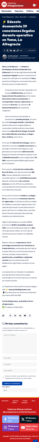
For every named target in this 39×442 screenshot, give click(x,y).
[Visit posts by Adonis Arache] (4, 57)
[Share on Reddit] (14, 50)
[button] (17, 50)
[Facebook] (10, 419)
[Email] (25, 315)
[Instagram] (10, 427)
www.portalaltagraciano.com (19, 289)
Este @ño (6, 387)
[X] (29, 419)
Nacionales (24, 56)
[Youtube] (29, 427)
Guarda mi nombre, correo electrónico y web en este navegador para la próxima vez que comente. (20, 377)
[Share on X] (7, 50)
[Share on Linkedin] (10, 50)
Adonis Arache (13, 56)
